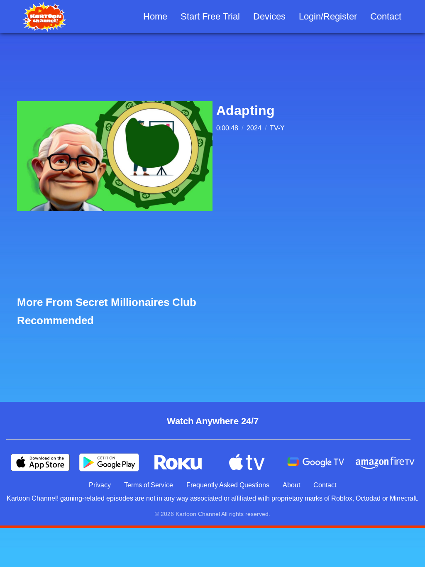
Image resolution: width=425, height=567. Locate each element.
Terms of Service (148, 485)
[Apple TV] (247, 462)
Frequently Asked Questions (227, 485)
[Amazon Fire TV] (385, 462)
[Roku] (178, 462)
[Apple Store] (40, 462)
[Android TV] (316, 462)
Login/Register (328, 16)
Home (155, 16)
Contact (385, 16)
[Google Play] (109, 462)
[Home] (44, 16)
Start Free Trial (210, 16)
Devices (269, 16)
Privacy (100, 485)
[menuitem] (155, 16)
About (291, 485)
